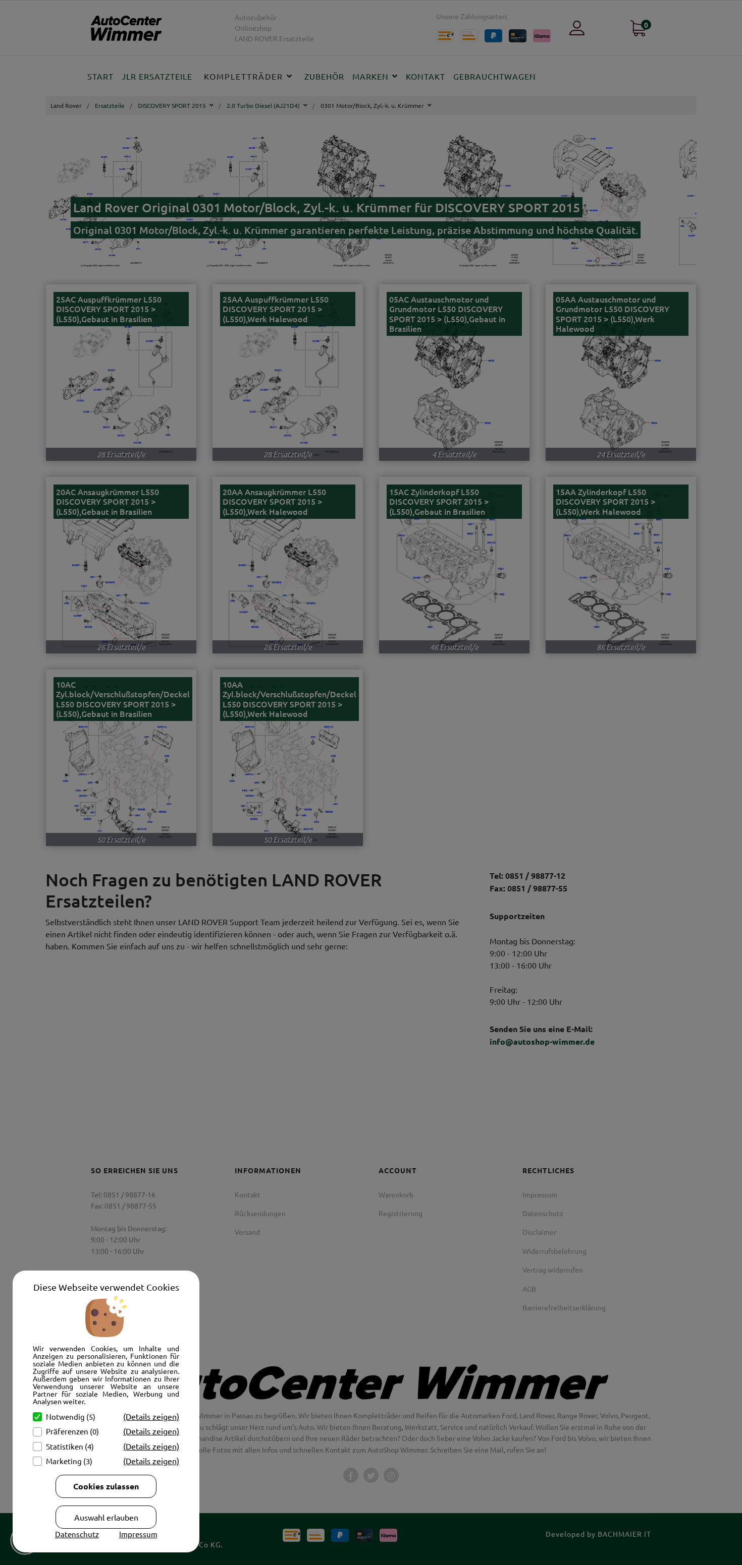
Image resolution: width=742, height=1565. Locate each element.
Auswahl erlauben (106, 1517)
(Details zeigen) (151, 1416)
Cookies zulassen (106, 1486)
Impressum (138, 1534)
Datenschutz (77, 1534)
